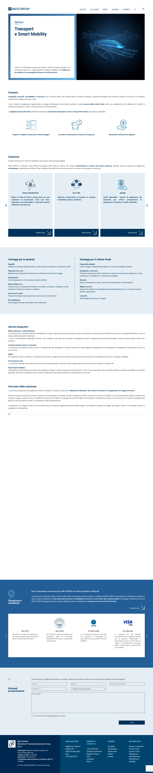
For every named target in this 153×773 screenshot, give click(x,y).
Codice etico (112, 751)
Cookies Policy (134, 751)
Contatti (126, 9)
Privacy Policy (53, 716)
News (105, 9)
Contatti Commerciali (94, 751)
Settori (83, 9)
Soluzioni (94, 9)
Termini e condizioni (136, 746)
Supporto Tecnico (93, 754)
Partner (110, 754)
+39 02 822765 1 (71, 756)
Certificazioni (112, 749)
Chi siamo (111, 746)
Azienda (115, 9)
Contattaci (90, 759)
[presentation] (6, 205)
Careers (110, 756)
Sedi (88, 756)
